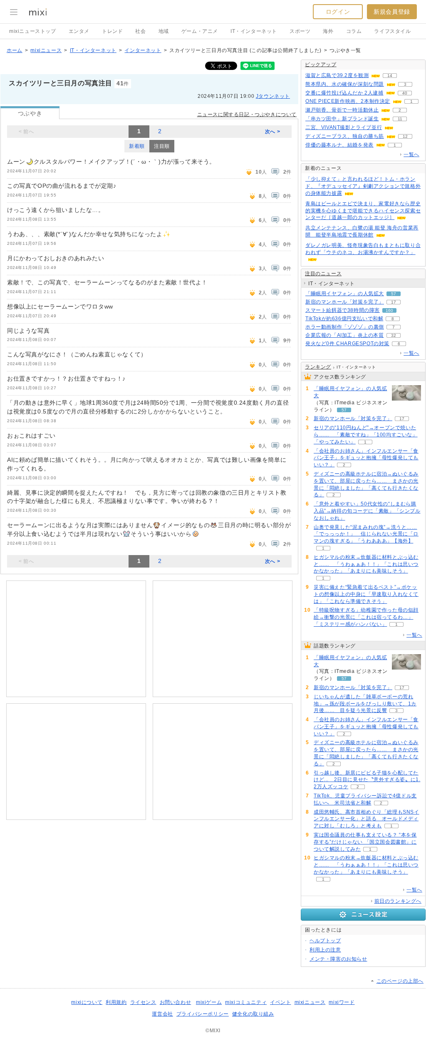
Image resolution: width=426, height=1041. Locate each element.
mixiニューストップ (32, 31)
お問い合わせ (175, 1002)
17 (393, 302)
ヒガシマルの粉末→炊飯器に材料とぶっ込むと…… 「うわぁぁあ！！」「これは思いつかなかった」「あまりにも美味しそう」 (366, 564)
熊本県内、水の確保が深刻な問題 (344, 84)
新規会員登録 (392, 11)
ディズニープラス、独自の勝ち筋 (344, 136)
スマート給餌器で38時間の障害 (342, 310)
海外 (328, 31)
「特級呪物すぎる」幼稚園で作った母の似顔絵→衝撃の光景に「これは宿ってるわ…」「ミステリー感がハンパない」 (366, 617)
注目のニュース (323, 273)
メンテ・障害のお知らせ (338, 959)
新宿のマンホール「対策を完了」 (344, 302)
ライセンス (143, 1002)
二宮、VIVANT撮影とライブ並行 (343, 127)
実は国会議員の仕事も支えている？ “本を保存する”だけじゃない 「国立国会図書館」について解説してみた (365, 842)
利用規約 (116, 1002)
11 (400, 119)
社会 (140, 31)
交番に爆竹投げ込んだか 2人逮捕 (344, 93)
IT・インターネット (253, 31)
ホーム (14, 50)
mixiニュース (46, 50)
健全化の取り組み (253, 1014)
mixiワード (341, 1002)
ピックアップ (321, 64)
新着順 (137, 146)
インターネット (142, 50)
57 (393, 293)
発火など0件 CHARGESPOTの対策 (347, 343)
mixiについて (86, 1002)
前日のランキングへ (397, 901)
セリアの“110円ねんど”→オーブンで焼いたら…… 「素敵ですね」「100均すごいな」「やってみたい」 (366, 435)
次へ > (272, 131)
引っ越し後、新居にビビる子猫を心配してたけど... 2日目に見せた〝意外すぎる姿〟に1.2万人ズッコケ (367, 780)
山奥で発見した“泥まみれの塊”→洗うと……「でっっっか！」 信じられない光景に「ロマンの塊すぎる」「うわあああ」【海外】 (366, 534)
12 (405, 136)
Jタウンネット (273, 96)
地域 (164, 31)
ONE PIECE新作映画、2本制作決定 (347, 101)
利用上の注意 (325, 950)
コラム (354, 31)
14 (389, 75)
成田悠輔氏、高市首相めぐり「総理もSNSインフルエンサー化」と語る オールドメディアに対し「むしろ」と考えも (366, 819)
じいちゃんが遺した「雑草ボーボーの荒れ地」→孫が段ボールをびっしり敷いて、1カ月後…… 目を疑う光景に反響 (365, 704)
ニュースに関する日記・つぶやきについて (247, 114)
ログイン (338, 11)
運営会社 (162, 1014)
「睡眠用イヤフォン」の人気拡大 (344, 293)
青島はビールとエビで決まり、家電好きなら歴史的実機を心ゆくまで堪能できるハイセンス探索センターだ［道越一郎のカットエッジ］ (363, 211)
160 (389, 310)
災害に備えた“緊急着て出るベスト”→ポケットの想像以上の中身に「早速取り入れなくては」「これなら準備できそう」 (366, 594)
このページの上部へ (400, 981)
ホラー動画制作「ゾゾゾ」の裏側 (344, 327)
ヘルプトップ (325, 941)
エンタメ (79, 31)
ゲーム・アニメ (199, 31)
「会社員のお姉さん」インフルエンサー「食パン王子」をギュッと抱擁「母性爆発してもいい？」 (366, 458)
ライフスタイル (392, 31)
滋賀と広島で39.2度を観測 (337, 75)
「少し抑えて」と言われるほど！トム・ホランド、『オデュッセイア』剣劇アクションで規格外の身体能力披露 (363, 186)
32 (393, 335)
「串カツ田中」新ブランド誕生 (342, 119)
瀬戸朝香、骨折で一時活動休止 (342, 110)
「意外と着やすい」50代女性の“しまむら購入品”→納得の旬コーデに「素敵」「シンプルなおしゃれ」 (367, 511)
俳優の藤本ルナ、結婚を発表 (339, 145)
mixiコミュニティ (246, 1002)
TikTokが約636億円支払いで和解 (344, 318)
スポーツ (300, 31)
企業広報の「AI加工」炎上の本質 (344, 335)
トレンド (112, 31)
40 (404, 93)
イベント (280, 1002)
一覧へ (411, 154)
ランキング (318, 367)
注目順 (162, 146)
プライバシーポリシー (202, 1014)
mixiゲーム (209, 1002)
